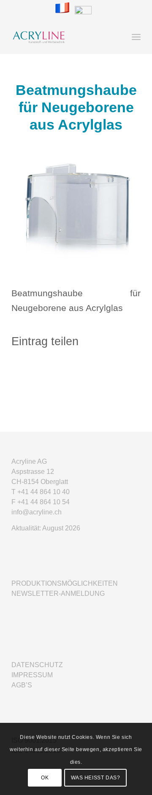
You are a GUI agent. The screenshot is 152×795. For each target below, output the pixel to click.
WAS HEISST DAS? (95, 778)
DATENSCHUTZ (37, 664)
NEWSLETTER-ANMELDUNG (58, 593)
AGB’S (21, 685)
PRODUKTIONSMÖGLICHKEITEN (64, 583)
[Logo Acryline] (63, 37)
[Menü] (136, 37)
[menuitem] (136, 37)
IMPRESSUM (32, 675)
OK (45, 778)
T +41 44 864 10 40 (40, 491)
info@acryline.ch (36, 512)
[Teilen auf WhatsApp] (76, 370)
